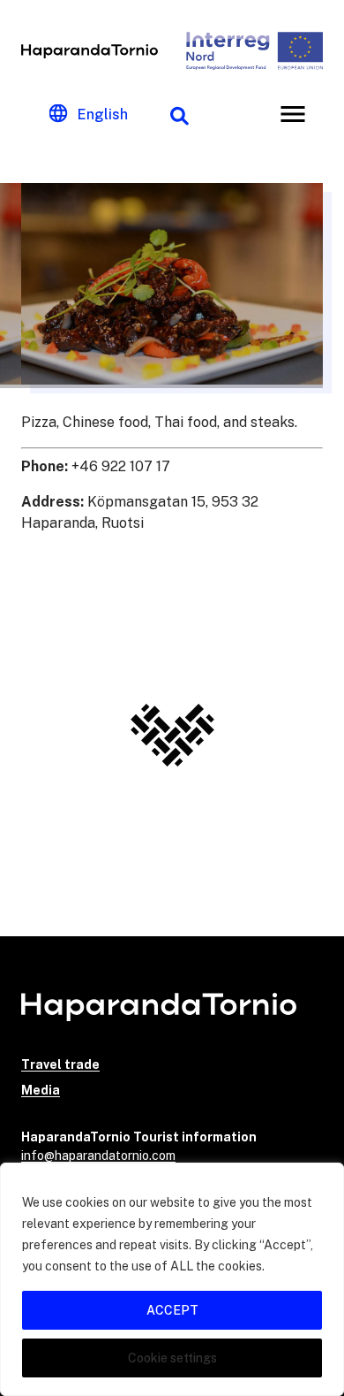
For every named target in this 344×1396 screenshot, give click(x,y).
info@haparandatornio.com (98, 1155)
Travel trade (60, 1064)
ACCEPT (172, 1310)
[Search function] (179, 114)
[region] (172, 1279)
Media (40, 1090)
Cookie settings (172, 1358)
